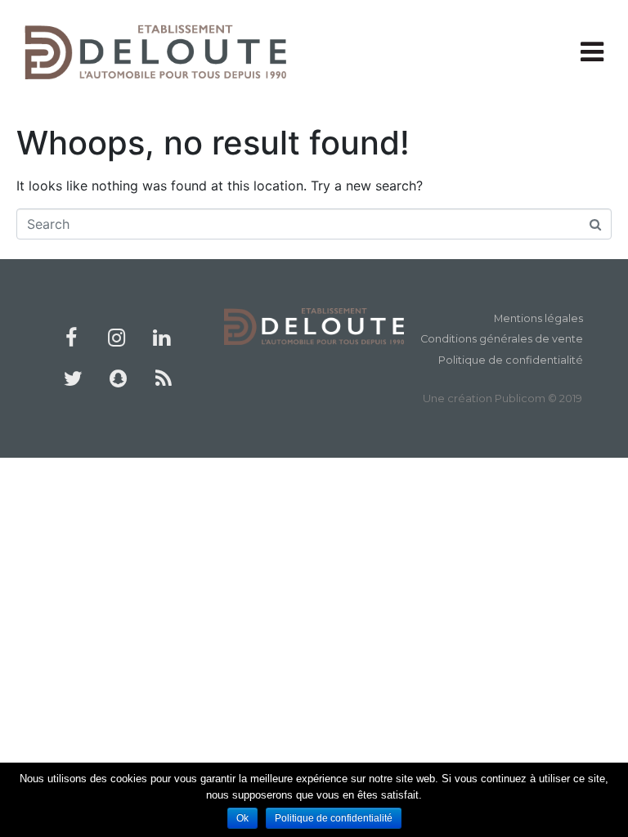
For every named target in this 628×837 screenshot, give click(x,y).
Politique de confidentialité (510, 360)
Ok (242, 818)
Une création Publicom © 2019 (502, 398)
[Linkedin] (161, 337)
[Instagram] (116, 337)
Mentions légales (538, 318)
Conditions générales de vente (501, 339)
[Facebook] (71, 337)
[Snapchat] (118, 378)
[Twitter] (73, 378)
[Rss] (163, 378)
